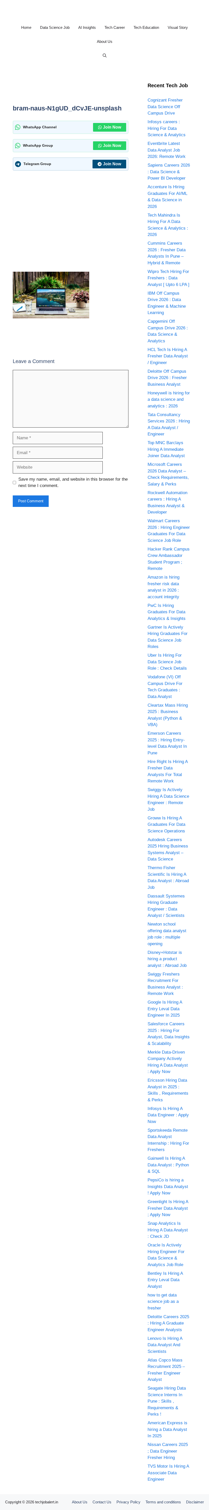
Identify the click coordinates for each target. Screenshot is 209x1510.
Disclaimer (195, 1502)
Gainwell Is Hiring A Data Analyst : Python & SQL (168, 1165)
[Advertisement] (105, 88)
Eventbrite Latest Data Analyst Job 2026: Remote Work (167, 150)
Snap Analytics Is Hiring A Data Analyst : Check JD (168, 1230)
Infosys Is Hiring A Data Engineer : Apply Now (168, 1115)
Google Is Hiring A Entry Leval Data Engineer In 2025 (165, 1009)
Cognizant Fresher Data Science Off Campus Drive (165, 107)
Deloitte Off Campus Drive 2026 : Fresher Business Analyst (167, 378)
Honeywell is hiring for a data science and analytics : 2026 (169, 399)
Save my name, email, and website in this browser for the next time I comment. (73, 482)
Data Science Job (55, 27)
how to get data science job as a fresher (163, 1302)
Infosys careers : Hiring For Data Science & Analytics (167, 128)
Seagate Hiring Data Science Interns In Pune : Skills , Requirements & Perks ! (167, 1401)
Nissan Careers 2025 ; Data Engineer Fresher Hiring (168, 1451)
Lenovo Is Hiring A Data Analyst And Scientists (165, 1345)
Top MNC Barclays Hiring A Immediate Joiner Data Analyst (166, 449)
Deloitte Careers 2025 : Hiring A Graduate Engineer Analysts (168, 1323)
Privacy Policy (128, 1502)
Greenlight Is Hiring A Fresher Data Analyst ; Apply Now (168, 1208)
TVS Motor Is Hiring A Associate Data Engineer (168, 1473)
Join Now (112, 127)
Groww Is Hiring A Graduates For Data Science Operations (166, 824)
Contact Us (102, 1502)
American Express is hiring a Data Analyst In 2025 (167, 1429)
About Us (104, 41)
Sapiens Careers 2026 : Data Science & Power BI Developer (169, 172)
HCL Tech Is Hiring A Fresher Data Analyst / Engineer (168, 356)
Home (26, 27)
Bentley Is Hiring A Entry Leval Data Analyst (165, 1280)
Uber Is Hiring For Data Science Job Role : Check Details (167, 662)
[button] (104, 55)
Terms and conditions (163, 1502)
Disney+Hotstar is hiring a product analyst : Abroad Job (167, 959)
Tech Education (146, 27)
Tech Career (114, 27)
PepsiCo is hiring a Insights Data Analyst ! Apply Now (168, 1186)
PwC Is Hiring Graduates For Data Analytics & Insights (167, 612)
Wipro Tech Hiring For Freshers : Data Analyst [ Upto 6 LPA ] (168, 278)
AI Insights (87, 27)
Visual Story (178, 27)
